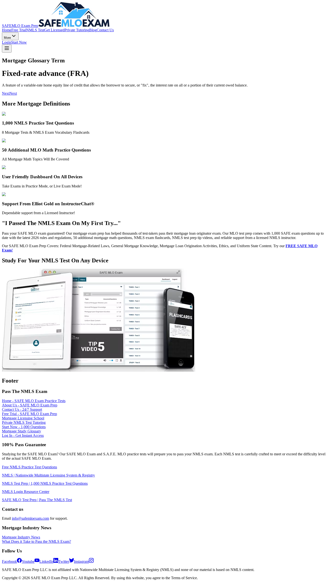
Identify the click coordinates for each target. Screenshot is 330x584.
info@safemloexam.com (30, 518)
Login (6, 42)
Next (5, 93)
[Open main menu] (7, 49)
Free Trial (18, 30)
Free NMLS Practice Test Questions (29, 467)
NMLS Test (35, 30)
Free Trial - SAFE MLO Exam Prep (29, 414)
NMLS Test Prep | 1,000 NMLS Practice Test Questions (45, 483)
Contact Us (105, 30)
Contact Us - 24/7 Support (22, 409)
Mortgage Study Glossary (21, 431)
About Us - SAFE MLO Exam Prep (29, 405)
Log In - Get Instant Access (23, 435)
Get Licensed (54, 30)
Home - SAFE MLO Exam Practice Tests (33, 401)
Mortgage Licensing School (23, 418)
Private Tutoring (77, 30)
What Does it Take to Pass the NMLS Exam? (36, 541)
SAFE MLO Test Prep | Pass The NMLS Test (37, 500)
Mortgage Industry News (21, 537)
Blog (93, 30)
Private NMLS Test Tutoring (24, 422)
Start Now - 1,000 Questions (24, 427)
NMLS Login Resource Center (25, 492)
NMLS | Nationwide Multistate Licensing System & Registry (48, 475)
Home (6, 30)
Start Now (19, 42)
